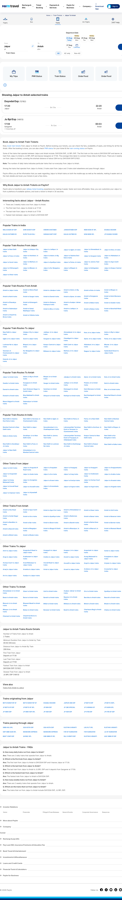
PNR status (49, 148)
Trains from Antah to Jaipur (13, 688)
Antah (99, 108)
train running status (77, 148)
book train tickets (14, 146)
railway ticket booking (34, 189)
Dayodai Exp (11, 101)
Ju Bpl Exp (10, 119)
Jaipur (6, 108)
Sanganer (8, 127)
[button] (77, 46)
